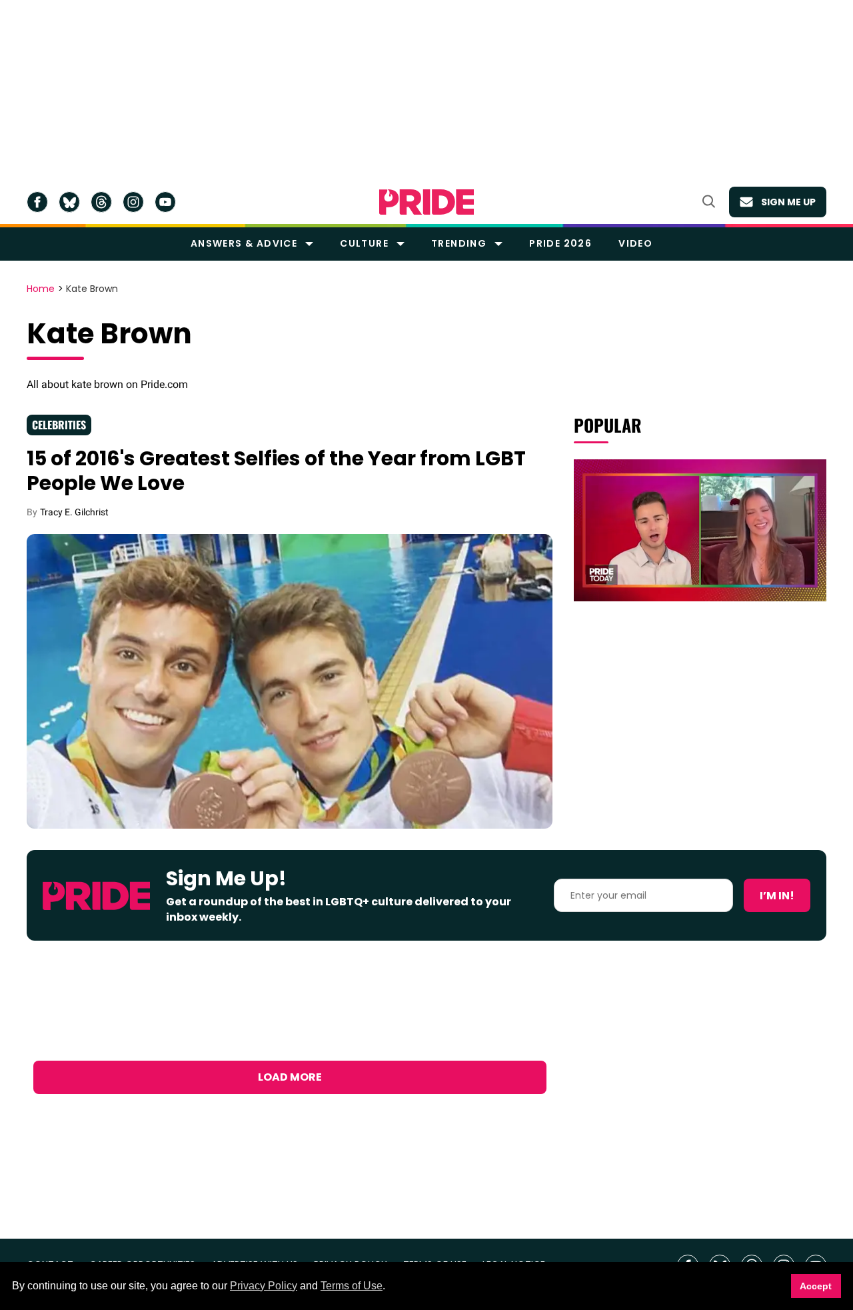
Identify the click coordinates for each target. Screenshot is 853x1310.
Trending (458, 243)
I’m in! (777, 895)
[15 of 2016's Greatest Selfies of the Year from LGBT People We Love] (289, 681)
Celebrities (59, 425)
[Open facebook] (37, 202)
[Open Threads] (101, 202)
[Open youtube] (165, 202)
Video (635, 243)
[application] (700, 530)
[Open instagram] (133, 202)
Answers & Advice (244, 243)
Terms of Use (352, 1285)
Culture (364, 243)
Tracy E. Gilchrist (74, 512)
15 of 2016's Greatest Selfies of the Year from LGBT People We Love (276, 471)
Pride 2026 (560, 243)
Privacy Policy (263, 1285)
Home (41, 289)
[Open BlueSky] (69, 202)
